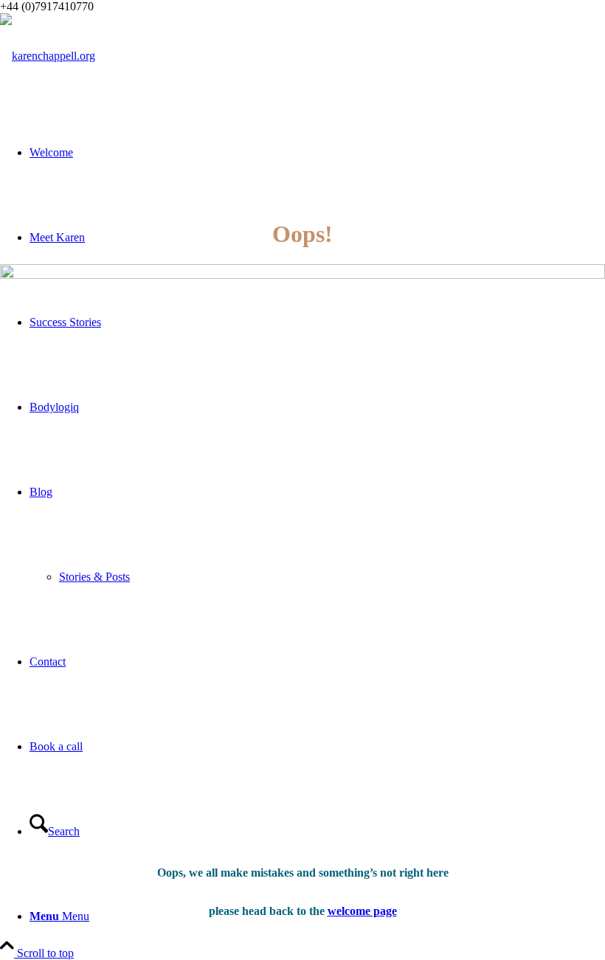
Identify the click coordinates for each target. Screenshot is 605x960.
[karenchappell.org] (47, 55)
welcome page (362, 911)
